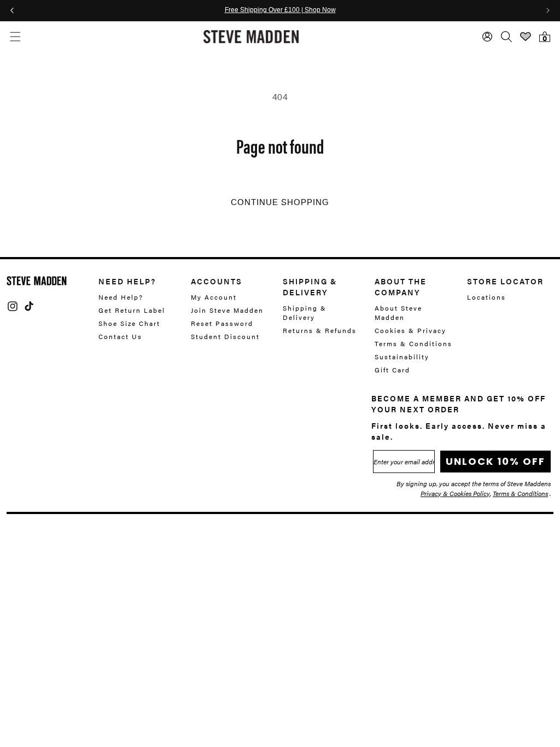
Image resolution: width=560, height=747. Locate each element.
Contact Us (120, 336)
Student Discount (225, 336)
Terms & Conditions (413, 343)
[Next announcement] (548, 10)
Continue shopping (280, 202)
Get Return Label (131, 310)
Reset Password (222, 323)
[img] (13, 306)
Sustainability (402, 356)
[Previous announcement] (12, 10)
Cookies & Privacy (410, 330)
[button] (15, 36)
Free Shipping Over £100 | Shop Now (280, 10)
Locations (486, 297)
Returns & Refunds (320, 330)
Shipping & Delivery (304, 313)
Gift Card (392, 370)
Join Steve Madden (227, 310)
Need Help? (120, 297)
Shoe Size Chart (129, 323)
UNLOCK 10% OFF (495, 461)
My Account (214, 297)
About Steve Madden (398, 313)
